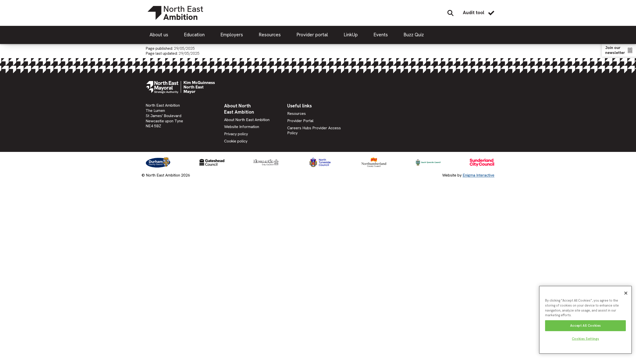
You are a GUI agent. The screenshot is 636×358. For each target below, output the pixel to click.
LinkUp (351, 35)
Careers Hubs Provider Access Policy (314, 130)
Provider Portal (300, 120)
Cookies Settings (585, 339)
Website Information (241, 126)
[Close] (625, 293)
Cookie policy (235, 141)
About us (159, 35)
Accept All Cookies (585, 325)
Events (381, 35)
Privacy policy (236, 133)
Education (194, 35)
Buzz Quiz (414, 35)
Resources (270, 35)
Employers (232, 35)
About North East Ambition (247, 119)
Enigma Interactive (478, 175)
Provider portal (312, 35)
